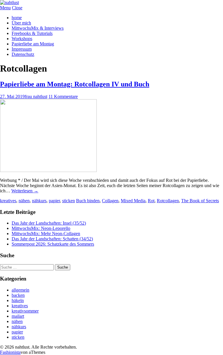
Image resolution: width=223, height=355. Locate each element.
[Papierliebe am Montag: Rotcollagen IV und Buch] (48, 170)
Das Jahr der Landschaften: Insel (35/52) (49, 223)
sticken (68, 200)
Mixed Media (133, 200)
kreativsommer (25, 310)
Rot (151, 200)
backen (18, 295)
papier (54, 200)
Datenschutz (23, 54)
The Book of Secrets (200, 200)
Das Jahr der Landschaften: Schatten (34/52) (52, 238)
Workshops (22, 38)
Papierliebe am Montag (33, 43)
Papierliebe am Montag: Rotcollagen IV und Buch (74, 84)
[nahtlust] (9, 2)
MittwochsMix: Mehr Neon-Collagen (46, 233)
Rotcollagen (168, 200)
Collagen (110, 200)
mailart (18, 316)
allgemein (20, 289)
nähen (24, 200)
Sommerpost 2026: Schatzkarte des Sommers (53, 244)
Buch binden (88, 200)
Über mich (21, 22)
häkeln (18, 300)
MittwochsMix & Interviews (38, 28)
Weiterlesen (24, 190)
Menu (5, 7)
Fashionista (10, 352)
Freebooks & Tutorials (32, 33)
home (17, 17)
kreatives (8, 200)
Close (17, 7)
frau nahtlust (36, 96)
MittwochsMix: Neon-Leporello (41, 228)
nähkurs (39, 200)
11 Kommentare (63, 96)
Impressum (22, 49)
